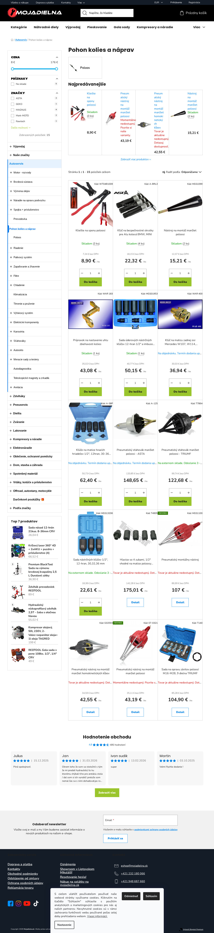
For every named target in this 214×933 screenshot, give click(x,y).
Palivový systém (23, 257)
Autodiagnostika (22, 368)
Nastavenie (64, 925)
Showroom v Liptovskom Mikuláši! (77, 870)
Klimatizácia (20, 294)
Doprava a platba (45, 2)
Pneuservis (20, 404)
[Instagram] (18, 903)
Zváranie (18, 422)
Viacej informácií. (97, 916)
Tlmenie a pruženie (24, 303)
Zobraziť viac (107, 793)
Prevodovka (20, 218)
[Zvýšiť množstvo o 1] (99, 273)
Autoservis (16, 163)
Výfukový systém (23, 313)
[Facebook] (10, 903)
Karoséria (19, 331)
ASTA (36, 98)
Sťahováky (20, 340)
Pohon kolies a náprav (22, 228)
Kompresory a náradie (27, 439)
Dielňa (17, 413)
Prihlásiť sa (115, 838)
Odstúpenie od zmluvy (23, 878)
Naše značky (21, 155)
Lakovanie (20, 430)
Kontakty (66, 2)
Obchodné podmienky (23, 874)
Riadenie (18, 248)
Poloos (17, 237)
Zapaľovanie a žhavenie (27, 266)
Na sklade (36, 84)
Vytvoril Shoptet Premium (193, 929)
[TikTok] (36, 903)
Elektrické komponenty (26, 322)
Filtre (16, 275)
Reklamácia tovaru (20, 888)
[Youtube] (27, 903)
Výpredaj (19, 146)
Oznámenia (68, 864)
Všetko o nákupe (19, 2)
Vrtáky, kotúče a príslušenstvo (32, 482)
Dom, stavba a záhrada (27, 465)
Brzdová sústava (23, 181)
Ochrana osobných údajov (25, 883)
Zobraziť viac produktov (135, 159)
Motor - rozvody (22, 172)
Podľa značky (22, 508)
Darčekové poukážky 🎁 (28, 499)
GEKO (36, 104)
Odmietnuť (131, 896)
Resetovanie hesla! (73, 877)
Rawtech (36, 121)
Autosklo (18, 350)
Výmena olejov (22, 191)
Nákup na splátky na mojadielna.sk (74, 883)
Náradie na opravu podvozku (29, 200)
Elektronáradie (22, 447)
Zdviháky (19, 396)
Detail (135, 602)
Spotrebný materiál (25, 473)
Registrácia (194, 2)
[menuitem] (18, 27)
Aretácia (18, 387)
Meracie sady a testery (26, 359)
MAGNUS (36, 109)
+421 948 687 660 (133, 881)
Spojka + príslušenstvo (26, 209)
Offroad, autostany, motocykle (32, 490)
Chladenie (19, 285)
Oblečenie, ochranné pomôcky (32, 456)
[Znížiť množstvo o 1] (82, 273)
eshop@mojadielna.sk (134, 866)
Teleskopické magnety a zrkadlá (31, 378)
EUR (157, 2)
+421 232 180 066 (133, 873)
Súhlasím (151, 896)
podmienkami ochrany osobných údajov (155, 829)
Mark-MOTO (36, 115)
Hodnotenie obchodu (107, 737)
